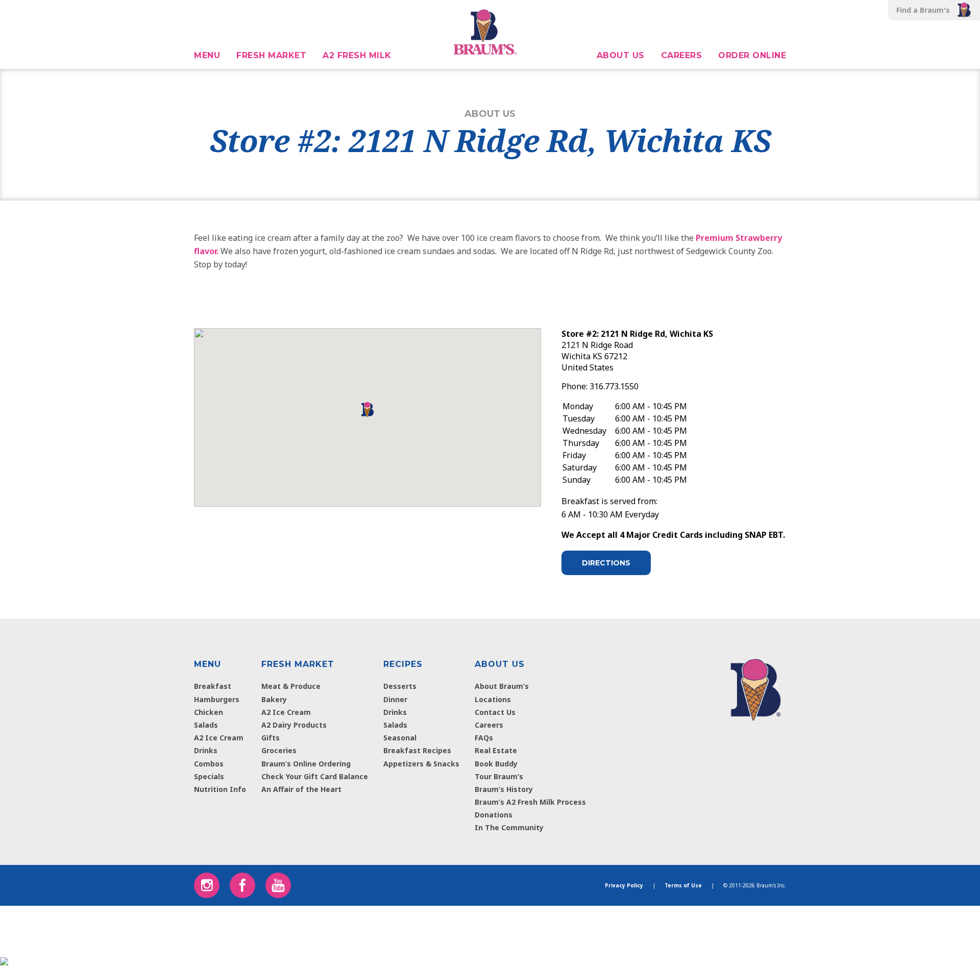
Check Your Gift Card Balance (314, 776)
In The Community (509, 827)
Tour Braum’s (499, 776)
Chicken (208, 712)
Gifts (270, 737)
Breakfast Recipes (417, 750)
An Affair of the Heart (301, 789)
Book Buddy (496, 763)
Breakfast (212, 686)
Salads (206, 725)
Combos (209, 763)
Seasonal (399, 737)
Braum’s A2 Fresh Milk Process (530, 802)
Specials (209, 776)
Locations (493, 699)
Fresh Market (271, 55)
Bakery (274, 699)
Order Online (752, 55)
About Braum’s (502, 686)
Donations (493, 815)
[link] (755, 687)
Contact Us (495, 712)
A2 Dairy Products (294, 725)
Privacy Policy (624, 885)
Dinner (395, 699)
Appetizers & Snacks (421, 763)
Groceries (279, 750)
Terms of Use (683, 885)
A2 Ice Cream (218, 737)
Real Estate (496, 750)
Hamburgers (216, 699)
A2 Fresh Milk (357, 55)
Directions (606, 562)
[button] (41, 10)
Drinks (205, 750)
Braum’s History (504, 789)
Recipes (403, 664)
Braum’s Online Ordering (306, 763)
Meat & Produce (291, 686)
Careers (681, 55)
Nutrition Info (220, 789)
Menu (207, 55)
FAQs (484, 737)
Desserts (399, 686)
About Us (621, 55)
